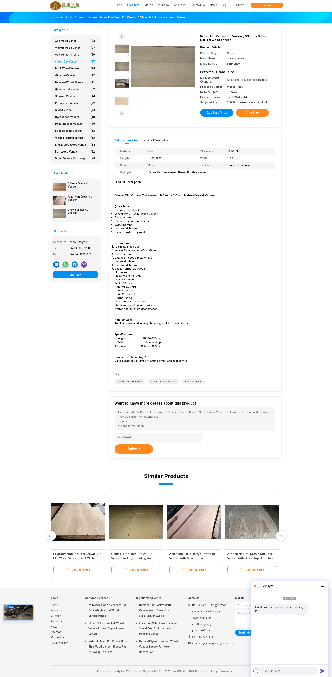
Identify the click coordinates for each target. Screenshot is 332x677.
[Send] (322, 671)
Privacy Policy (59, 642)
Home (54, 605)
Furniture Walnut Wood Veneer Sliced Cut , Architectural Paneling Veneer (158, 628)
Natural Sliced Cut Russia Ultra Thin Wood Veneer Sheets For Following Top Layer (107, 647)
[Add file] (256, 671)
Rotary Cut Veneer (75, 103)
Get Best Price (217, 112)
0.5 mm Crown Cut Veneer (79, 185)
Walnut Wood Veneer (75, 47)
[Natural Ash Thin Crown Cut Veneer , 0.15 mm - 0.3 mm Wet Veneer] (252, 522)
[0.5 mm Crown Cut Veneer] (59, 187)
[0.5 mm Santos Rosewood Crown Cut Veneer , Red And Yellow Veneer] (194, 522)
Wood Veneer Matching (75, 158)
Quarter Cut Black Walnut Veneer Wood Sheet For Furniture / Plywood (155, 610)
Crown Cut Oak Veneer (130, 381)
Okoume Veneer (75, 75)
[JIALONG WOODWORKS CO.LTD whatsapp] (65, 264)
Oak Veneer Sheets (75, 54)
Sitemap (56, 632)
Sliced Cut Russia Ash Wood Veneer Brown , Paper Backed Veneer (106, 628)
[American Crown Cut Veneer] (59, 200)
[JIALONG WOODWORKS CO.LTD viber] (84, 264)
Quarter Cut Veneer (75, 89)
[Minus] (322, 586)
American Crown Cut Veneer (80, 198)
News (54, 626)
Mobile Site (57, 637)
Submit (134, 449)
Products (56, 610)
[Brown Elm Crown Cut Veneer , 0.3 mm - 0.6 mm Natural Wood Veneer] (163, 67)
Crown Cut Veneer (75, 61)
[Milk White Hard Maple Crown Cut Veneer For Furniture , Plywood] (78, 522)
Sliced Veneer (75, 110)
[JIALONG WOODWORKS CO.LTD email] (56, 264)
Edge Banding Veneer (75, 130)
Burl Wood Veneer (75, 151)
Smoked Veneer (75, 96)
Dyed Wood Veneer (75, 117)
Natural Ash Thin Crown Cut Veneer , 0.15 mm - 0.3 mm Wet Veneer (249, 558)
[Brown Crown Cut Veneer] (59, 213)
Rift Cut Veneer (193, 381)
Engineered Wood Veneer (75, 144)
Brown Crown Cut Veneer (79, 211)
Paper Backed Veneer (75, 123)
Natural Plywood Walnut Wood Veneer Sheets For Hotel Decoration (158, 647)
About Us (56, 621)
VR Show (56, 615)
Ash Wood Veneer (75, 40)
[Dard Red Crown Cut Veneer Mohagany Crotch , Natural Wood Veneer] (136, 522)
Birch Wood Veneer (75, 68)
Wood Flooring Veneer (75, 137)
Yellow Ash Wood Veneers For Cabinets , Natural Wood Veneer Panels (107, 610)
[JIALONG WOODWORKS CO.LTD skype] (75, 264)
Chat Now (267, 5)
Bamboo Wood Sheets (75, 82)
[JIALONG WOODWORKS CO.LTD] (66, 5)
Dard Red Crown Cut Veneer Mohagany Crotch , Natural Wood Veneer (135, 558)
